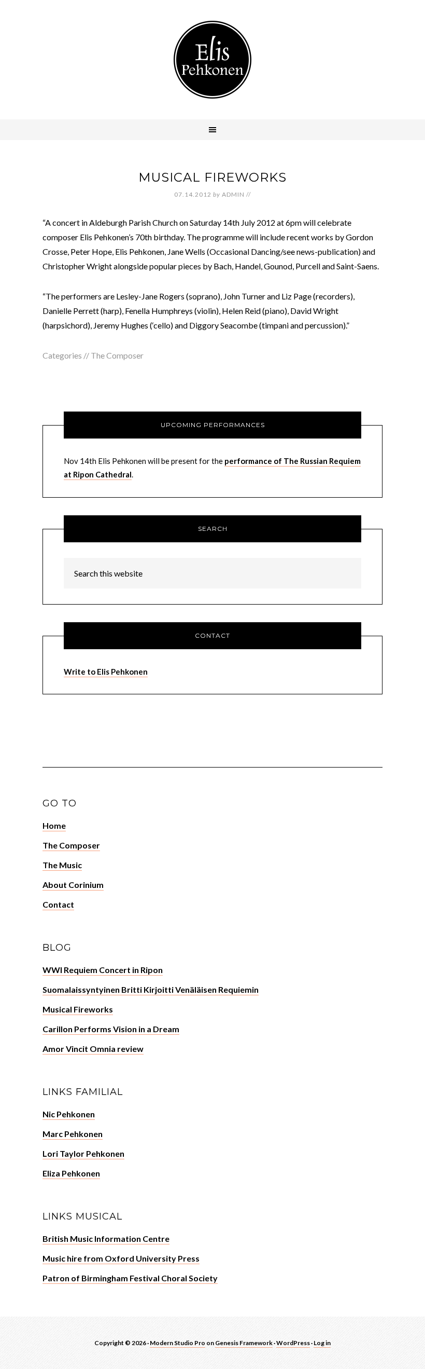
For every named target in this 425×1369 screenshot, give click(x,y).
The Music (62, 865)
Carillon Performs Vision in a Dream (110, 1029)
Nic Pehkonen (68, 1114)
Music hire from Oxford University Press (121, 1258)
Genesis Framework (244, 1343)
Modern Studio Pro (177, 1343)
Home (54, 825)
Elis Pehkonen (212, 60)
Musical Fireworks (77, 1009)
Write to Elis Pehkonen (106, 671)
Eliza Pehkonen (71, 1173)
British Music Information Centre (105, 1238)
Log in (322, 1343)
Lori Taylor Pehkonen (83, 1153)
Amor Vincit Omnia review (93, 1048)
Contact (58, 904)
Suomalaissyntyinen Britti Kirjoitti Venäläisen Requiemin (150, 989)
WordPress (293, 1343)
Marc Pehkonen (72, 1134)
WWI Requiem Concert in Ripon (102, 970)
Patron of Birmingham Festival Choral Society (130, 1278)
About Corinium (73, 884)
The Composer (117, 355)
